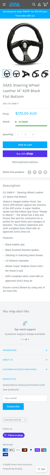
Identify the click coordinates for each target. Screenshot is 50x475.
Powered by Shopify (12, 468)
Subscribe (13, 406)
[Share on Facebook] (29, 172)
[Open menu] (4, 4)
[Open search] (33, 4)
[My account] (39, 4)
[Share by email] (45, 172)
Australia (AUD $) (12, 420)
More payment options (25, 161)
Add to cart (25, 144)
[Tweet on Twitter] (40, 172)
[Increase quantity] (33, 134)
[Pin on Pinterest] (35, 172)
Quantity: (8, 134)
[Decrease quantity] (18, 134)
